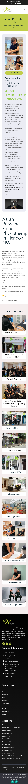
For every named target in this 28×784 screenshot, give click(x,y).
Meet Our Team (11, 25)
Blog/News (5, 708)
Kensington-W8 (6, 741)
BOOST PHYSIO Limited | (17, 767)
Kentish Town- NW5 (8, 724)
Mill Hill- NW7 (6, 744)
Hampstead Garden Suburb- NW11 (12, 756)
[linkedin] (10, 643)
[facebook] (7, 643)
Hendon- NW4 (6, 736)
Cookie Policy (19, 769)
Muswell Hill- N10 (7, 750)
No (16, 781)
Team (3, 692)
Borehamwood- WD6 (8, 747)
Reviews (4, 700)
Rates (3, 697)
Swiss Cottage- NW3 (8, 753)
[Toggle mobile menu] (23, 9)
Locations (5, 694)
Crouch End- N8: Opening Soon (11, 727)
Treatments (5, 703)
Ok (12, 781)
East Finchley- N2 (7, 730)
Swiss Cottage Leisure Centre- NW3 (12, 758)
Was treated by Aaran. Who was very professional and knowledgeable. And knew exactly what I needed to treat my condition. (14, 187)
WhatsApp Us (15, 1)
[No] (26, 778)
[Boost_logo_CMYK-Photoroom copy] (8, 619)
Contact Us (5, 711)
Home (5, 25)
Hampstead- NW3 (7, 733)
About (4, 689)
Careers (4, 714)
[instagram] (3, 643)
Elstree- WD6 (6, 739)
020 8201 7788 (15, 3)
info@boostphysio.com (11, 661)
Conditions (5, 706)
